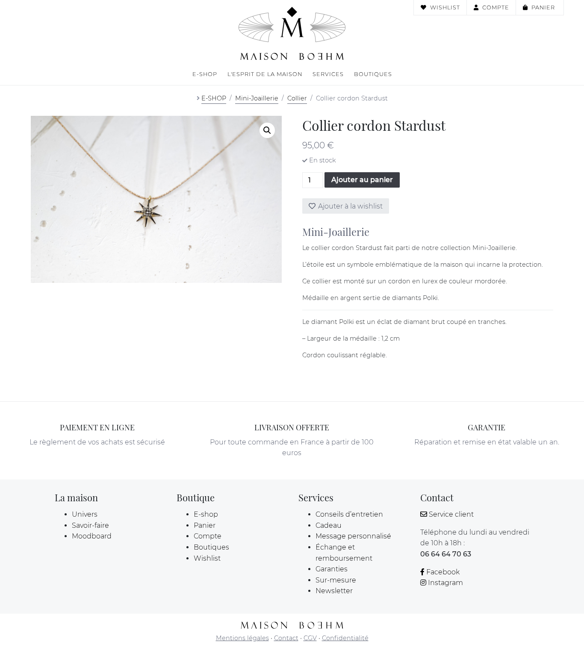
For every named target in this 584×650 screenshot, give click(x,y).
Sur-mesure (336, 580)
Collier (297, 98)
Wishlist (445, 7)
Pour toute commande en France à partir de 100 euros (292, 447)
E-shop (204, 74)
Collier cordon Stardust (352, 98)
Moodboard (92, 536)
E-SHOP (213, 98)
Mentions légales (242, 638)
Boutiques (373, 74)
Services (328, 74)
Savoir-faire (90, 525)
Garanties (332, 569)
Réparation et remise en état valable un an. (486, 442)
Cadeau (329, 525)
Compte (495, 7)
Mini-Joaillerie (256, 98)
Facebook (443, 572)
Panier (544, 7)
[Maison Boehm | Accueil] (292, 33)
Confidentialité (345, 638)
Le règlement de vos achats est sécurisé (97, 442)
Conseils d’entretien (349, 514)
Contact (286, 638)
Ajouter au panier (362, 180)
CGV (310, 638)
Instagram (445, 583)
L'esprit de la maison (264, 74)
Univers (84, 514)
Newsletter (334, 591)
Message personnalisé (353, 536)
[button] (267, 130)
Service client (451, 514)
